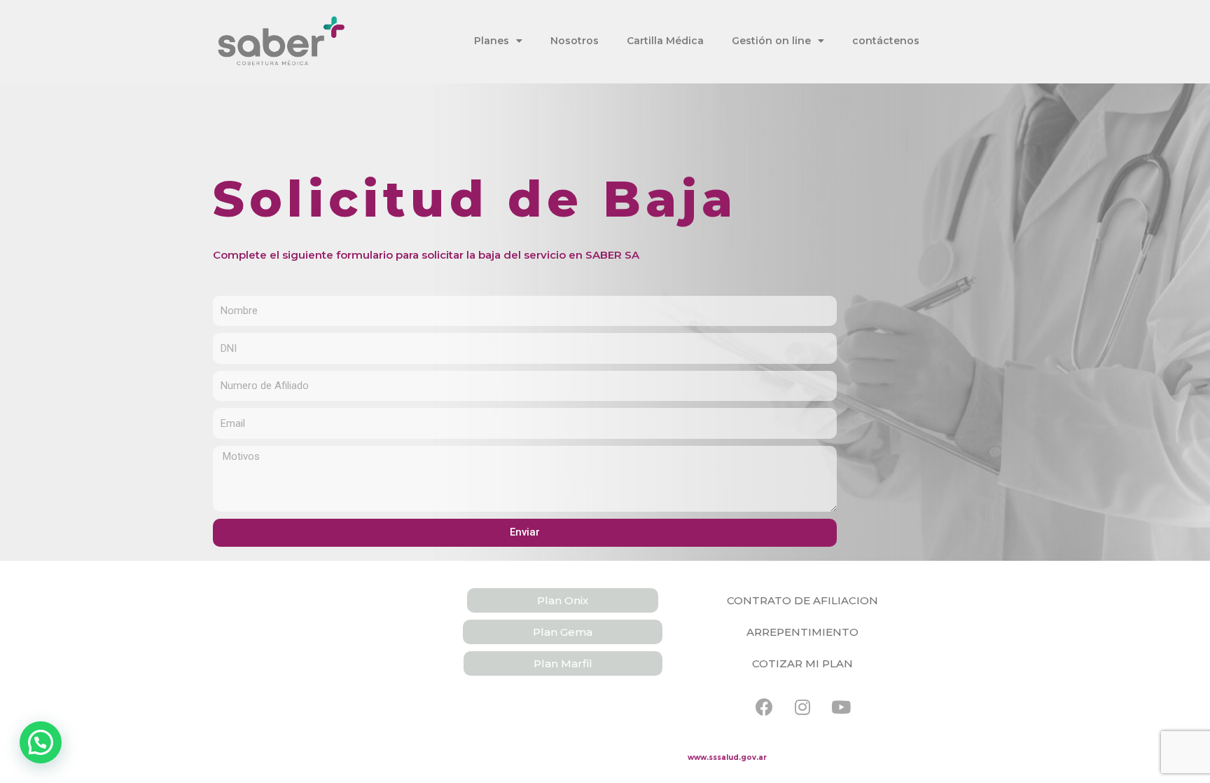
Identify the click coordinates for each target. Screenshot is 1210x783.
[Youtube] (840, 707)
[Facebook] (763, 707)
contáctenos (885, 40)
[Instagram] (802, 707)
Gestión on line (771, 40)
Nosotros (574, 40)
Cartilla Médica (665, 40)
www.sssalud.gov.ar (727, 757)
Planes (491, 40)
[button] (562, 600)
